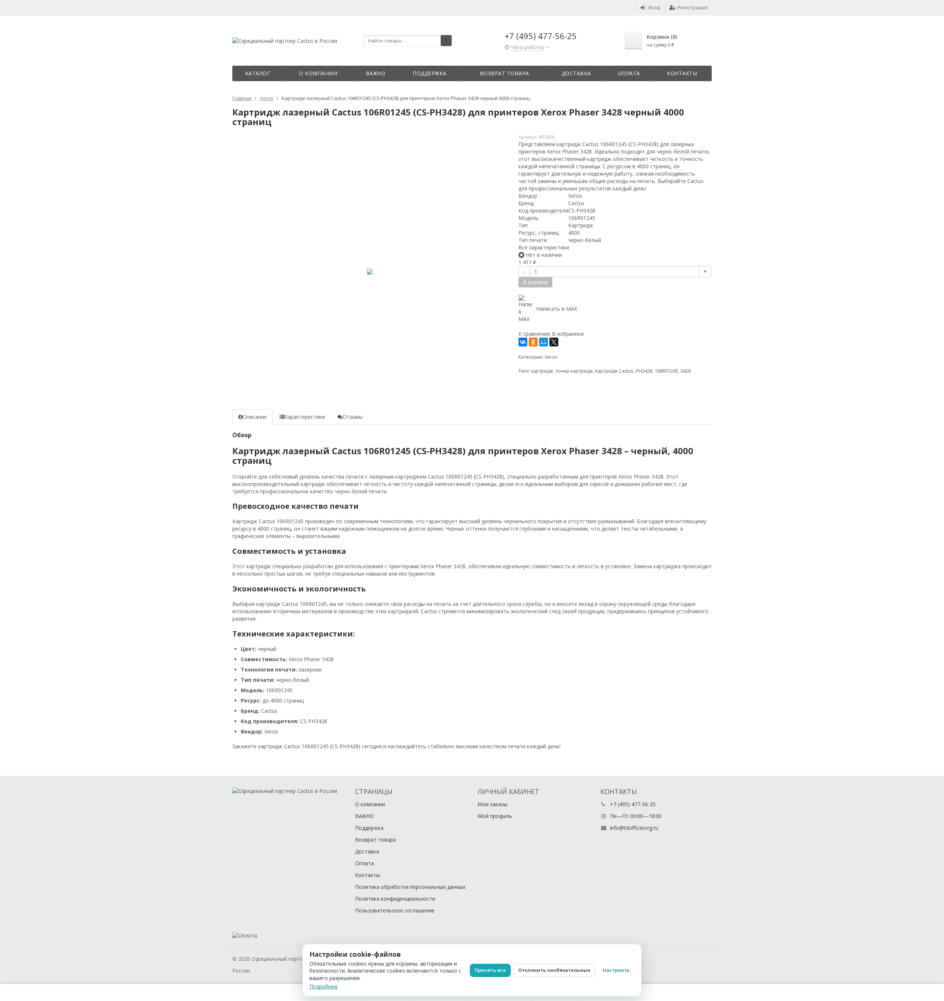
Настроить (616, 970)
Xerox (551, 357)
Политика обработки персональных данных (410, 886)
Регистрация (692, 7)
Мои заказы (492, 804)
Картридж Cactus (614, 371)
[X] (553, 342)
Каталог (257, 73)
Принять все (490, 970)
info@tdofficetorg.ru (634, 827)
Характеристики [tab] (305, 416)
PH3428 (644, 371)
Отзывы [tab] (352, 416)
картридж (542, 371)
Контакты (682, 73)
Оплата (629, 73)
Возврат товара (504, 73)
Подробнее (323, 986)
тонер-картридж (574, 371)
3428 (685, 371)
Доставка (576, 73)
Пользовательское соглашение (394, 910)
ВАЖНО (376, 73)
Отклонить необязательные (554, 970)
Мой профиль (495, 815)
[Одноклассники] (533, 342)
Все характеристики (543, 247)
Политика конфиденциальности (395, 898)
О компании (318, 73)
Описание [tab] (255, 416)
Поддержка (430, 73)
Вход (654, 7)
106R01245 (666, 371)
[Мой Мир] (543, 342)
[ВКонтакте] (522, 342)
